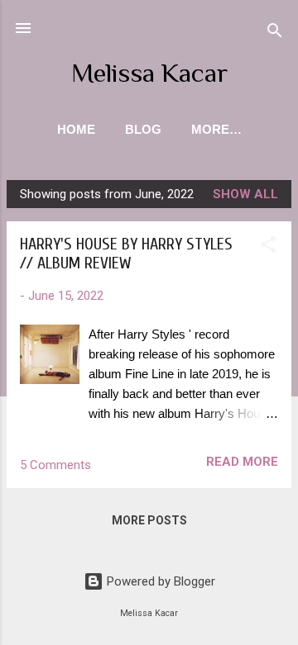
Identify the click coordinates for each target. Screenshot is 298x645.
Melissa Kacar (149, 73)
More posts (149, 520)
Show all (245, 194)
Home (76, 129)
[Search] (275, 33)
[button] (268, 247)
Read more (242, 461)
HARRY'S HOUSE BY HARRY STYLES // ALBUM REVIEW (126, 254)
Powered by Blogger (159, 581)
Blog (143, 129)
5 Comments (55, 465)
